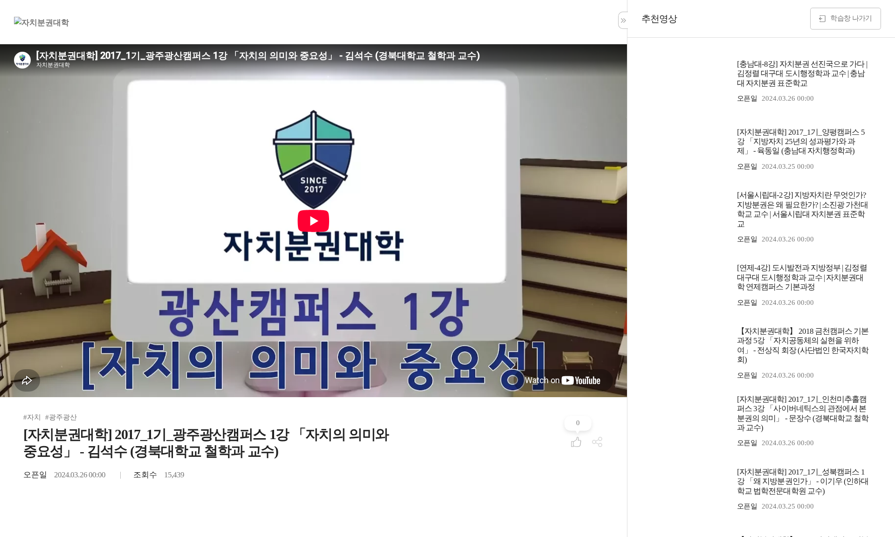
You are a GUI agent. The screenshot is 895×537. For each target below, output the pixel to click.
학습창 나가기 (851, 17)
